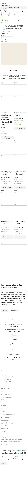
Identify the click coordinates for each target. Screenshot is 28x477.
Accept (3, 463)
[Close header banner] (2, 448)
